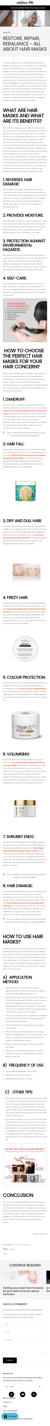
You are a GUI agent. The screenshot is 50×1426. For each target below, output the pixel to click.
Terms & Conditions (10, 1411)
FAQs (5, 1406)
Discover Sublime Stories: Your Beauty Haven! (28, 8)
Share (5, 1254)
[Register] (39, 1387)
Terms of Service (23, 1317)
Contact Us (7, 1402)
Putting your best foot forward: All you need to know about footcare (23, 1291)
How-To (6, 32)
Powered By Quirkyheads (23, 1419)
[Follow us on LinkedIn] (34, 1394)
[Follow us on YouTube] (22, 1394)
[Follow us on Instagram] (11, 1394)
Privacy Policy (8, 1317)
